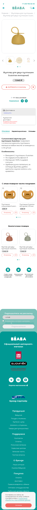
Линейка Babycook (18, 468)
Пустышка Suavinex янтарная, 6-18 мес (27, 205)
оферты (8, 323)
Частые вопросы (18, 455)
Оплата (18, 478)
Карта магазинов (17, 385)
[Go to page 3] (18, 217)
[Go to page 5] (20, 217)
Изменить (7, 113)
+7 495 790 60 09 (28, 4)
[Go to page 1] (16, 217)
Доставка (18, 481)
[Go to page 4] (19, 217)
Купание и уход (18, 422)
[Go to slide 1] (17, 66)
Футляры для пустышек (22, 13)
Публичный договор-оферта (18, 491)
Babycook (18, 415)
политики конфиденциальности (23, 323)
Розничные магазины (18, 445)
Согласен (18, 505)
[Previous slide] (3, 61)
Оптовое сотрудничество (18, 488)
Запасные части (18, 451)
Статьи (18, 441)
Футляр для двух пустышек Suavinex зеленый (27, 247)
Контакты (18, 438)
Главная (5, 13)
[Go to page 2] (17, 217)
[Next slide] (35, 24)
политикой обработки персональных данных (17, 499)
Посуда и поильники (18, 418)
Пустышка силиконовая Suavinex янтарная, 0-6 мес (9, 205)
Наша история (18, 465)
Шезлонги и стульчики (18, 425)
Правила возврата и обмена (18, 484)
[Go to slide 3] (20, 66)
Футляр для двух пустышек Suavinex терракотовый (8, 247)
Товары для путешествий (18, 428)
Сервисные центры (18, 448)
